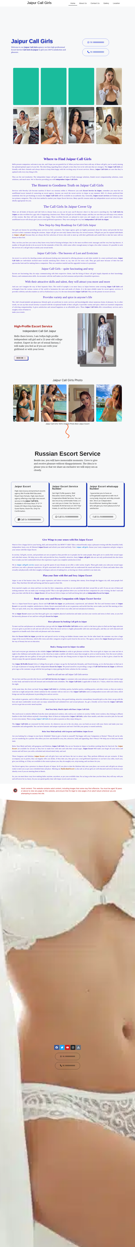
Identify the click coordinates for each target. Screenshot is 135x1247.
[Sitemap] (78, 1047)
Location (116, 3)
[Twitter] (62, 1047)
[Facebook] (56, 1047)
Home (72, 3)
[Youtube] (67, 1047)
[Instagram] (72, 1047)
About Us (83, 3)
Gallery (106, 3)
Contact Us (95, 3)
